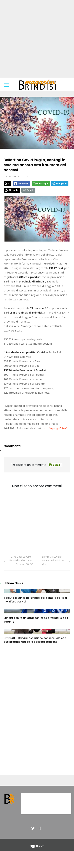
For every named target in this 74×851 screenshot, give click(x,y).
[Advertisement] (37, 39)
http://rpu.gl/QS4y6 (55, 428)
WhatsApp (42, 183)
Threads (13, 190)
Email (30, 190)
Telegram (61, 183)
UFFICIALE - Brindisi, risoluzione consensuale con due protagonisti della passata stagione (35, 640)
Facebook (23, 183)
